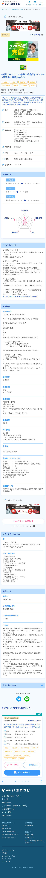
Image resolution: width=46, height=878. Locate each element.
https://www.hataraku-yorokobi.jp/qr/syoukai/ (20, 296)
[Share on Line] (26, 699)
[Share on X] (20, 699)
